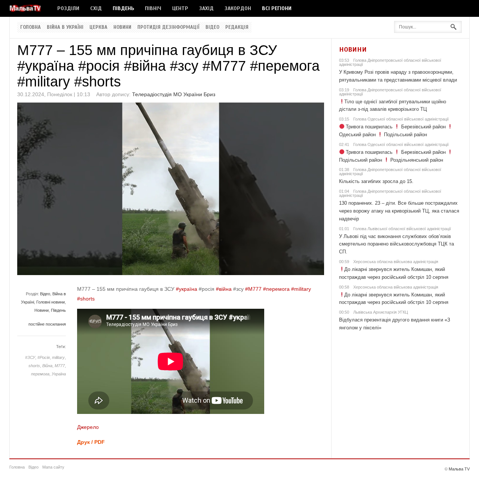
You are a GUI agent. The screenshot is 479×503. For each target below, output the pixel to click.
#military (301, 289)
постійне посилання (47, 324)
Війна (47, 365)
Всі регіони (277, 8)
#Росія (43, 357)
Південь (123, 8)
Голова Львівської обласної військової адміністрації (402, 228)
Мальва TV (459, 469)
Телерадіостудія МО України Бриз (173, 94)
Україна (59, 374)
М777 (60, 365)
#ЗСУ (30, 357)
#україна (186, 289)
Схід (96, 8)
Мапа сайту (53, 467)
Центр (180, 8)
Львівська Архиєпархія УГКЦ (380, 312)
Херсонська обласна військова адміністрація (395, 261)
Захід (206, 8)
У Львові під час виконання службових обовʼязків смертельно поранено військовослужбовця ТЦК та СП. (396, 244)
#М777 (253, 289)
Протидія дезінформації (168, 27)
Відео (212, 27)
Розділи (68, 8)
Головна (30, 27)
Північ (153, 8)
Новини (122, 27)
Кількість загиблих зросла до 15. (376, 181)
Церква (98, 27)
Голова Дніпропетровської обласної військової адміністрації (390, 62)
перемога (40, 374)
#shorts (86, 299)
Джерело (88, 427)
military (58, 357)
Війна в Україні (65, 27)
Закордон (238, 8)
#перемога (276, 289)
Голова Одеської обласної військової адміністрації (401, 119)
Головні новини (50, 302)
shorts (34, 365)
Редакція (236, 27)
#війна (224, 289)
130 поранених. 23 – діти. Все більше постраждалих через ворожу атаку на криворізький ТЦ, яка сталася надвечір (399, 211)
